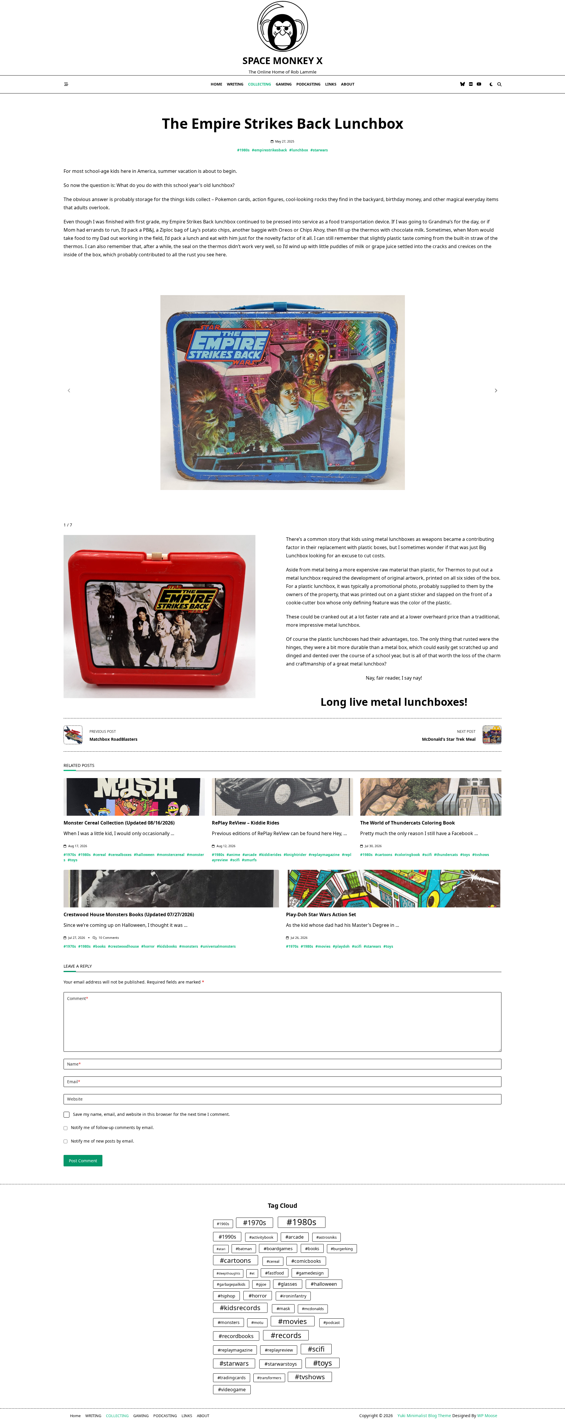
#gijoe (261, 1284)
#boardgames (278, 1248)
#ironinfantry (293, 1296)
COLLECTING (259, 84)
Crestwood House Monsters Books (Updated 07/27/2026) (129, 914)
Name (74, 1064)
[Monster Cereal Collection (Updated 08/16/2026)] (134, 797)
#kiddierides (270, 854)
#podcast (331, 1322)
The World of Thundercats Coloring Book (407, 823)
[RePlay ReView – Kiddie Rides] (282, 797)
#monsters (188, 946)
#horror (147, 946)
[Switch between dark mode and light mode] (491, 84)
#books (99, 946)
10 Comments (109, 938)
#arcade (249, 854)
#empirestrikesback (269, 150)
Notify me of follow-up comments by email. (112, 1127)
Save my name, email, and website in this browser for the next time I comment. (151, 1114)
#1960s (223, 1223)
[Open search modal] (499, 84)
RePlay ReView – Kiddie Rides (245, 823)
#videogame (232, 1389)
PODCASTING (308, 84)
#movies (322, 946)
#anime (233, 854)
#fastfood (274, 1273)
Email (73, 1081)
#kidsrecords (240, 1307)
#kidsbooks (167, 946)
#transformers (269, 1377)
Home (216, 84)
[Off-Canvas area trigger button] (66, 84)
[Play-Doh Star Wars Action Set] (393, 888)
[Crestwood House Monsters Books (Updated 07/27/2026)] (171, 888)
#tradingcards (231, 1377)
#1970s (70, 854)
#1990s (227, 1236)
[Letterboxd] (471, 84)
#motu (257, 1322)
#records (286, 1335)
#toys (72, 859)
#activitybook (261, 1237)
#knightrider (295, 854)
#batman (244, 1248)
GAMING (284, 84)
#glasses (287, 1284)
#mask (283, 1308)
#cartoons (383, 854)
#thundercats (446, 854)
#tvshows (480, 854)
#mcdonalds (313, 1308)
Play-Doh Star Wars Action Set (321, 914)
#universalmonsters (218, 946)
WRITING (235, 84)
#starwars (319, 150)
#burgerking (342, 1248)
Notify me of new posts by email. (102, 1141)
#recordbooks (236, 1336)
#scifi (235, 859)
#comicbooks (306, 1261)
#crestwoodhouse (123, 946)
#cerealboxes (120, 854)
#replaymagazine (324, 854)
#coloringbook (407, 854)
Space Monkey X (282, 60)
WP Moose (487, 1415)
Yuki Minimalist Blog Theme (424, 1415)
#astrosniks (326, 1237)
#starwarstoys (281, 1364)
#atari (221, 1249)
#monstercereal (171, 854)
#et (252, 1273)
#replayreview (279, 1350)
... (172, 833)
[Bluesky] (462, 84)
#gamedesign (310, 1273)
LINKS (330, 84)
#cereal (99, 854)
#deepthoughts (228, 1273)
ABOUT (347, 84)
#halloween (144, 854)
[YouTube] (479, 84)
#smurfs (249, 859)
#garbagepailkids (231, 1284)
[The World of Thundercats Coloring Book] (430, 797)
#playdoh (341, 946)
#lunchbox (298, 150)
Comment (77, 998)
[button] (496, 390)
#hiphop (226, 1296)
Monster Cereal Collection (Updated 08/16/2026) (119, 823)
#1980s (243, 150)
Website (75, 1099)
